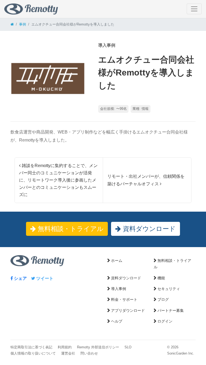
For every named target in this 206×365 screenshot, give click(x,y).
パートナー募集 (170, 310)
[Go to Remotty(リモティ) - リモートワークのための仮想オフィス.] (12, 24)
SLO (127, 347)
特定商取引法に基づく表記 (31, 347)
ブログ (163, 299)
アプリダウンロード (128, 310)
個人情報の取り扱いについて (33, 353)
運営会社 (68, 353)
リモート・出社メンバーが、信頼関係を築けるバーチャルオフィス (146, 180)
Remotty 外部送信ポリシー (98, 347)
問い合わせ (89, 353)
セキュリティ (168, 289)
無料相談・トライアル (70, 228)
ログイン (164, 321)
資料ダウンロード (148, 228)
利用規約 (65, 347)
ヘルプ (116, 321)
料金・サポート (124, 299)
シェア (20, 278)
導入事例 (118, 289)
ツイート (44, 278)
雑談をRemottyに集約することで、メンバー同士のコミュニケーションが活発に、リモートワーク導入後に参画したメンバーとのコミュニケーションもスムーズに (58, 180)
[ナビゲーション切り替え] (194, 8)
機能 (161, 278)
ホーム (116, 260)
